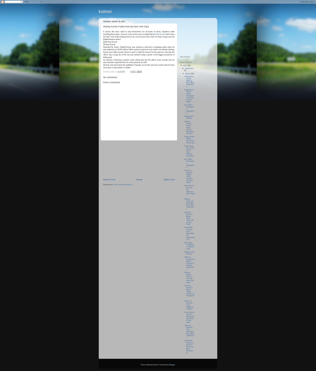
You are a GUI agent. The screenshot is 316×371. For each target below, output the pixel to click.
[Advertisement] (138, 159)
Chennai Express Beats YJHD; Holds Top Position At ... (189, 292)
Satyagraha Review (188, 117)
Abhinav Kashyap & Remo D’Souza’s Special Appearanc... (189, 263)
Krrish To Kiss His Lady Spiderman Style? (189, 305)
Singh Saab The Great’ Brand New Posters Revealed (189, 151)
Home (139, 179)
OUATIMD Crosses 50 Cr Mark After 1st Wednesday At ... (189, 233)
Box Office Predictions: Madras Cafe (189, 246)
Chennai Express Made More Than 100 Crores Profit (189, 218)
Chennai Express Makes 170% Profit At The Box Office (188, 176)
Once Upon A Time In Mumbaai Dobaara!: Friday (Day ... (189, 317)
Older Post (169, 179)
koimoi (105, 11)
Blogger (172, 365)
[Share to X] (136, 72)
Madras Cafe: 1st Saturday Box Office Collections (189, 204)
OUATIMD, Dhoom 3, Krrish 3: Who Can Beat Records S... (189, 347)
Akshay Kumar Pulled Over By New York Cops (189, 277)
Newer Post (109, 179)
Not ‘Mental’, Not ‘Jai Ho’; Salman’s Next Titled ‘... (189, 191)
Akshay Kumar (159, 34)
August (188, 73)
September (189, 68)
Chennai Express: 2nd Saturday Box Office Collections (189, 331)
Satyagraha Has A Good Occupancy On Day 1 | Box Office (189, 96)
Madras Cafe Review (189, 253)
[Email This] (131, 72)
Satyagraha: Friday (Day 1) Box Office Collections (189, 81)
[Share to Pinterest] (141, 72)
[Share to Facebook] (138, 72)
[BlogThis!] (134, 72)
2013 (185, 65)
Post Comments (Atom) (123, 185)
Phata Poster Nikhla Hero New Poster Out (189, 140)
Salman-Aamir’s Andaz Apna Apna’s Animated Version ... (189, 127)
